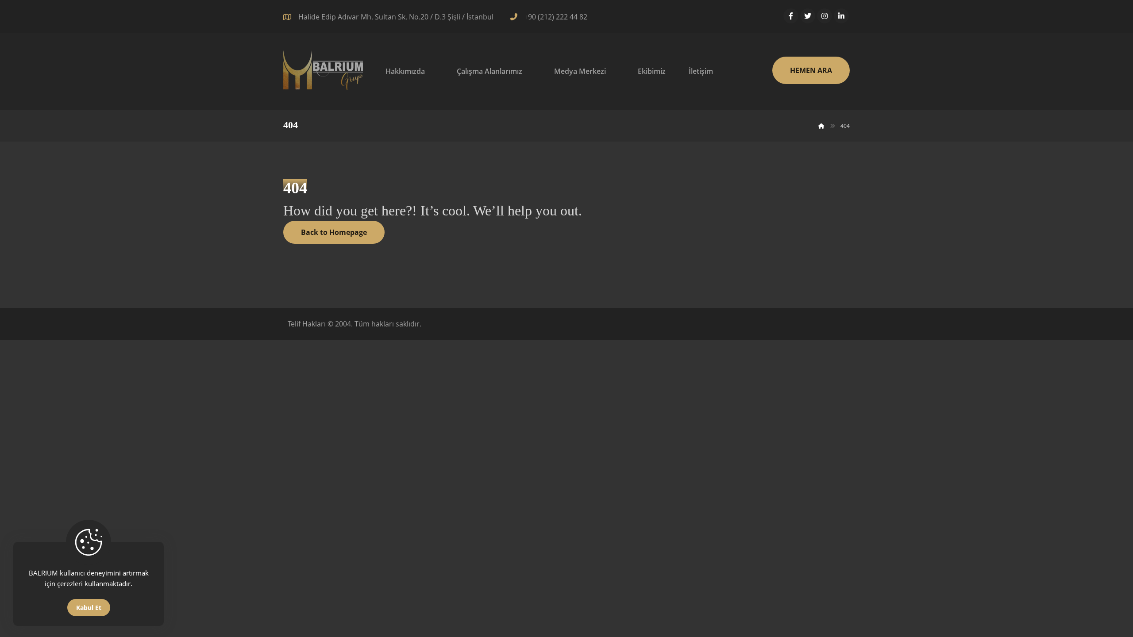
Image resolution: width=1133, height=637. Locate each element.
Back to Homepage (334, 232)
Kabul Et (88, 607)
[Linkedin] (841, 15)
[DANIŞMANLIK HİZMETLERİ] (323, 70)
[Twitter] (807, 15)
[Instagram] (824, 15)
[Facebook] (790, 15)
